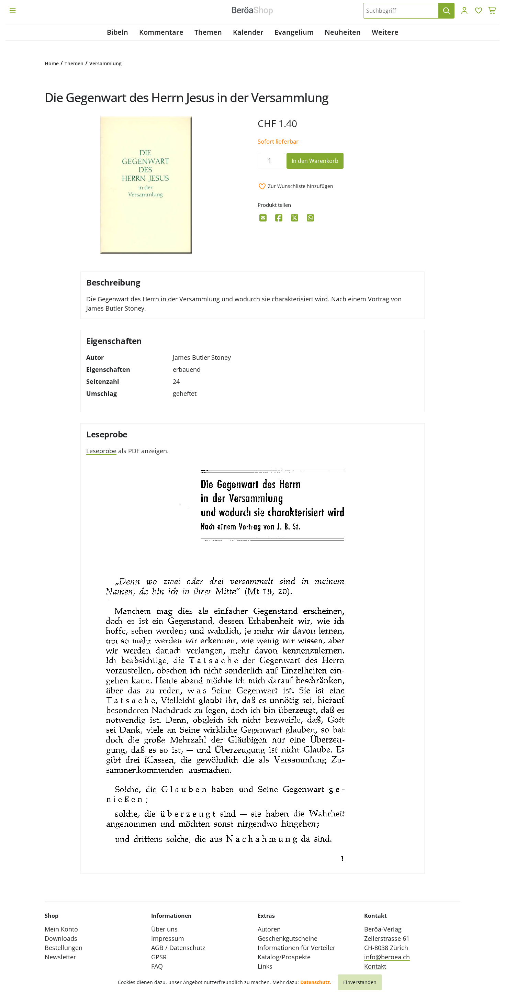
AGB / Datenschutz (178, 948)
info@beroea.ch (387, 957)
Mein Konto (61, 929)
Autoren (269, 929)
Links (265, 966)
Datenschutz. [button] (315, 982)
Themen (208, 32)
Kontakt (375, 966)
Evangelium (294, 32)
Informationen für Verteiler (296, 948)
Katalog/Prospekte (284, 957)
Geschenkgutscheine (287, 938)
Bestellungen (63, 948)
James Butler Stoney (202, 357)
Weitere (385, 32)
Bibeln (117, 32)
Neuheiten (343, 32)
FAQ (157, 966)
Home (52, 63)
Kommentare (161, 32)
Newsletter (60, 957)
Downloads (61, 938)
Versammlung (105, 63)
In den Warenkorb (315, 161)
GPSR (159, 957)
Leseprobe (101, 451)
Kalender (248, 32)
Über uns (164, 929)
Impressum (167, 938)
